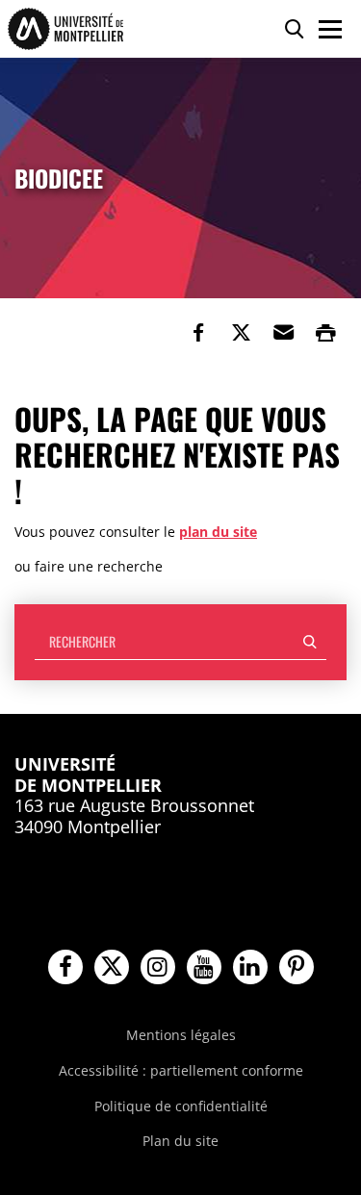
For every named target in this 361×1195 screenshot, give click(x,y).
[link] (198, 333)
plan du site (218, 531)
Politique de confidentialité (181, 1106)
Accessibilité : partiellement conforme (181, 1070)
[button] (283, 333)
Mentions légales (181, 1035)
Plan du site (180, 1140)
